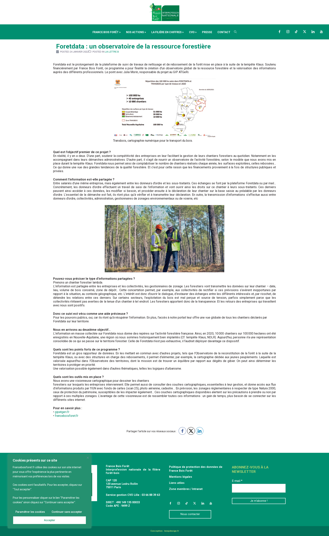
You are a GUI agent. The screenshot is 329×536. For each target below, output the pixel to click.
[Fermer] (88, 458)
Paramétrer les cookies (30, 511)
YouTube (321, 31)
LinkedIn (313, 31)
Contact (223, 32)
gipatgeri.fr (62, 412)
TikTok (296, 31)
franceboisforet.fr (66, 416)
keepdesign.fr (171, 531)
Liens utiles (176, 483)
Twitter (304, 31)
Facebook (279, 31)
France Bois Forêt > (107, 32)
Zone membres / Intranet (186, 489)
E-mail (237, 481)
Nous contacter (190, 514)
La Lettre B (112, 51)
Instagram (287, 31)
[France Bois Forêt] (164, 12)
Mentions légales (180, 476)
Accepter (49, 520)
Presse (207, 32)
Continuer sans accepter (67, 511)
